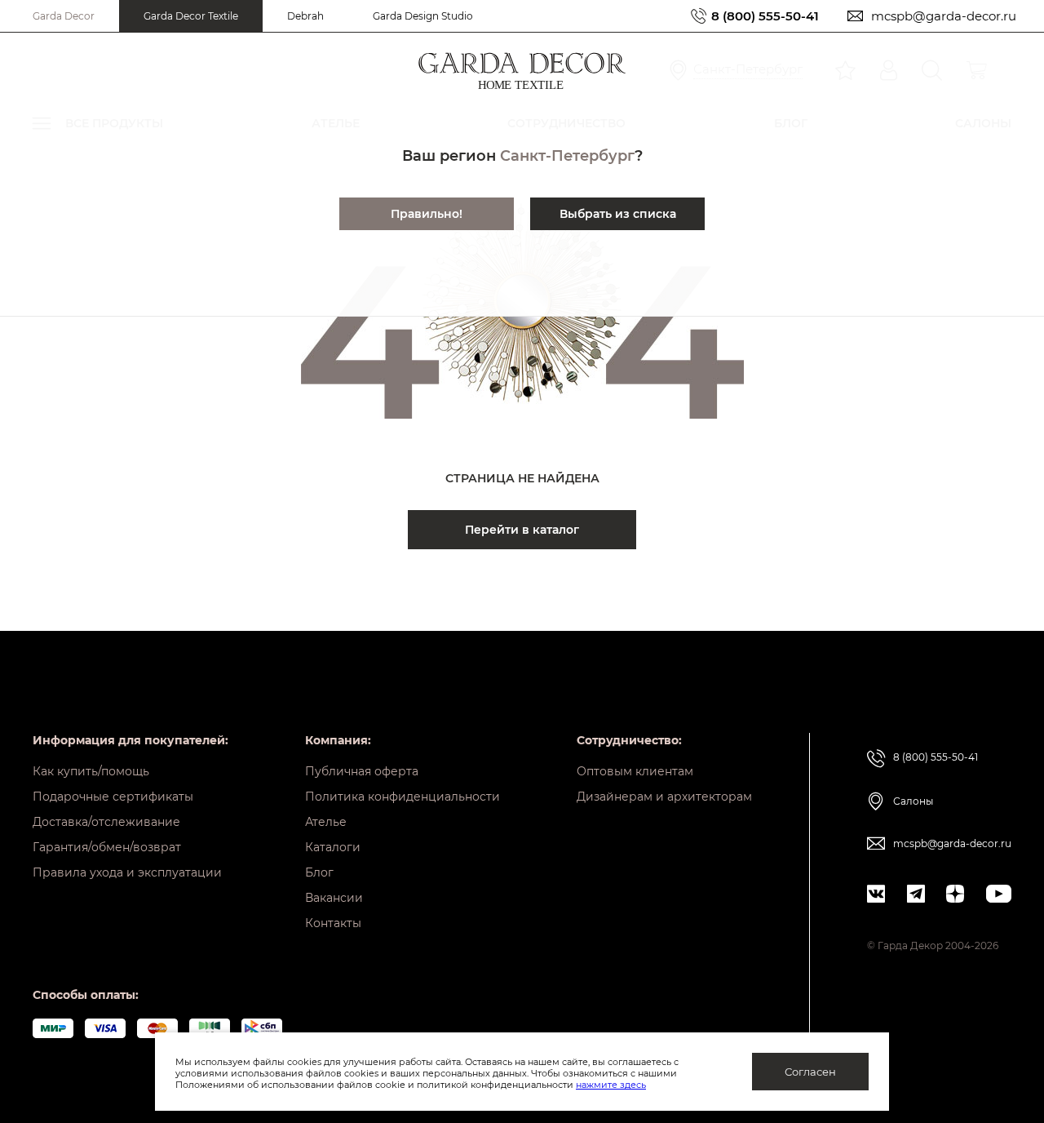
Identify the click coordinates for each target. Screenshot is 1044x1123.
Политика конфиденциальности (402, 796)
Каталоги (333, 847)
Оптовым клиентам (635, 771)
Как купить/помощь (91, 771)
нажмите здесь (611, 1084)
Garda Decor (64, 16)
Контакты (333, 923)
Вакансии (334, 897)
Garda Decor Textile (191, 16)
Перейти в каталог (522, 529)
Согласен (810, 1071)
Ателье (326, 822)
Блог (319, 872)
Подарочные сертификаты (113, 796)
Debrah (305, 16)
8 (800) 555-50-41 (765, 16)
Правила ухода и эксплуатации (127, 872)
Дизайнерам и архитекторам (664, 796)
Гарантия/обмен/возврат (107, 847)
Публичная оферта (361, 771)
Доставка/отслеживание (106, 822)
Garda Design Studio (423, 16)
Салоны (913, 801)
